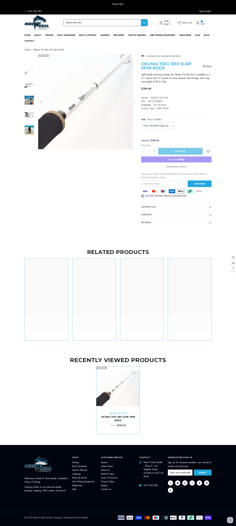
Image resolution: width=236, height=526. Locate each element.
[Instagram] (177, 483)
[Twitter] (170, 490)
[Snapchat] (199, 483)
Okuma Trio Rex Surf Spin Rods (118, 419)
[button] (40, 101)
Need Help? (47, 4)
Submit (202, 472)
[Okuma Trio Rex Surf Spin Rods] (118, 388)
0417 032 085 (35, 11)
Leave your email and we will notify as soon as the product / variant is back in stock (174, 175)
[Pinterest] (185, 483)
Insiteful (84, 517)
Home (27, 49)
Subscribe (199, 183)
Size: (151, 119)
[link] (46, 323)
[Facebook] (170, 483)
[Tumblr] (192, 483)
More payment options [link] (176, 166)
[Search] (105, 22)
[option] (85, 101)
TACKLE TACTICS (159, 97)
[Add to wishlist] (208, 151)
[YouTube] (206, 483)
